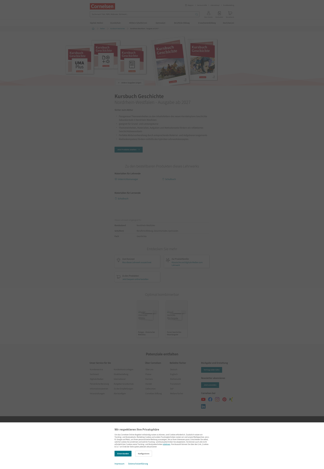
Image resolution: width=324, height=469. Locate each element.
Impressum (119, 463)
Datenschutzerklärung (138, 463)
